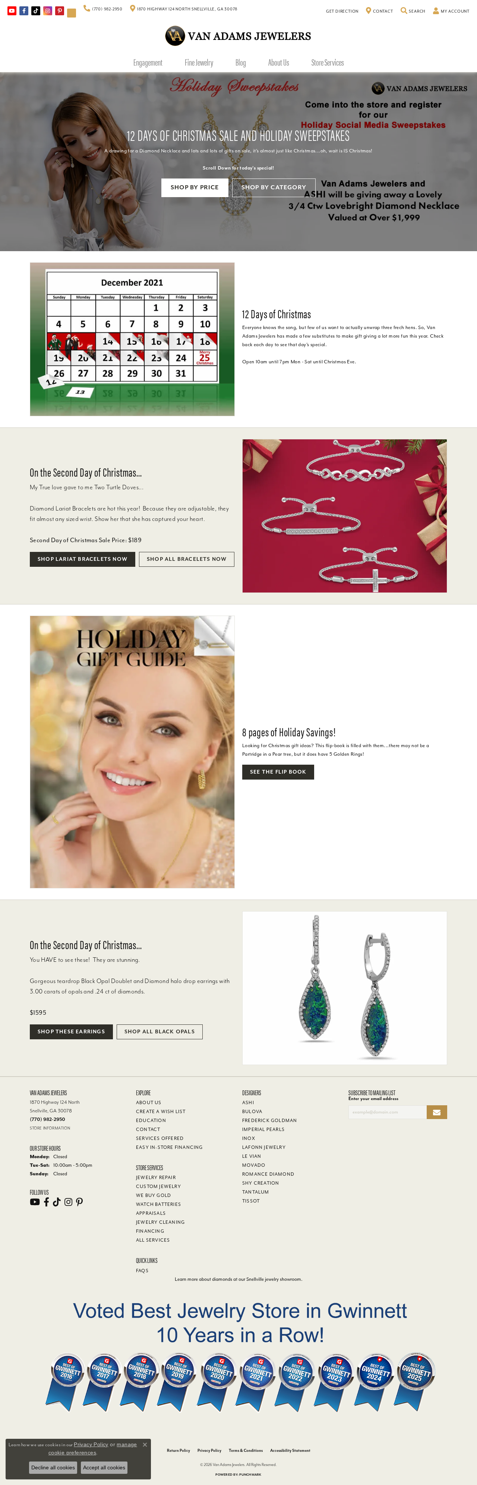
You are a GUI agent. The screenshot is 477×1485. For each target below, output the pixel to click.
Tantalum (255, 1192)
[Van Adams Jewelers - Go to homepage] (238, 35)
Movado (253, 1165)
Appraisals (151, 1213)
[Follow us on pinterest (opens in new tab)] (59, 10)
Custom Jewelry (158, 1186)
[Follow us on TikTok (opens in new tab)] (35, 10)
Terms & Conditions (246, 1450)
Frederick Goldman (269, 1121)
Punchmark (250, 1475)
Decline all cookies (53, 1467)
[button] (413, 11)
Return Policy (178, 1450)
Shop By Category (273, 187)
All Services (153, 1240)
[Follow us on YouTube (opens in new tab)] (11, 10)
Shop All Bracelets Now (187, 559)
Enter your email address (373, 1099)
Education (151, 1121)
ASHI (248, 1103)
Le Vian (251, 1156)
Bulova (252, 1112)
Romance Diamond (268, 1174)
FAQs (142, 1271)
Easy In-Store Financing (169, 1147)
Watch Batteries (158, 1204)
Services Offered (160, 1138)
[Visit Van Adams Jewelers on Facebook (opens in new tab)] (23, 10)
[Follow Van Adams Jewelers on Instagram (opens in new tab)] (47, 10)
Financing (150, 1231)
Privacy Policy (209, 1450)
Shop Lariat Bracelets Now (82, 559)
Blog (241, 62)
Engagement (147, 62)
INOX (248, 1138)
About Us (278, 62)
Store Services (328, 62)
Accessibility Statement (290, 1450)
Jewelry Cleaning (160, 1222)
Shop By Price (195, 187)
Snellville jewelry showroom (273, 1279)
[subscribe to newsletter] (437, 1112)
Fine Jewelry (199, 62)
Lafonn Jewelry (264, 1147)
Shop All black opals (159, 1032)
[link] (103, 9)
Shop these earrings (71, 1032)
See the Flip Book (278, 772)
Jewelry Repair (156, 1178)
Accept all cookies (104, 1467)
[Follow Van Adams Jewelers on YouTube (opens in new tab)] (71, 13)
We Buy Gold (153, 1195)
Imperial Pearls (263, 1129)
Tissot (251, 1201)
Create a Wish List (161, 1112)
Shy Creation (260, 1183)
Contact (148, 1129)
